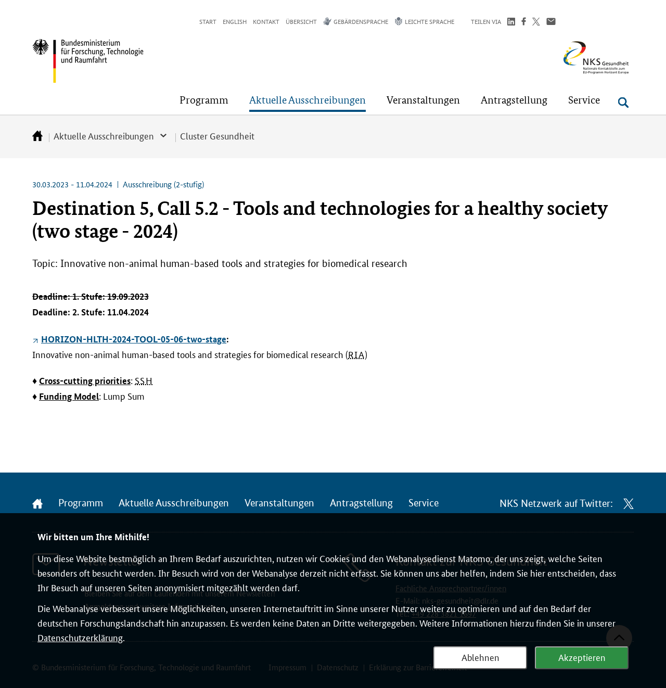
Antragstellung (361, 503)
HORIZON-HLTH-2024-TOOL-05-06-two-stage (133, 339)
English (235, 21)
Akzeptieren (582, 657)
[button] (204, 99)
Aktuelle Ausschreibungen (104, 135)
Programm (80, 503)
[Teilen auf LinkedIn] (511, 23)
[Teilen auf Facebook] (523, 23)
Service (423, 503)
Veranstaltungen (279, 503)
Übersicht (301, 21)
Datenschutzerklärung (80, 637)
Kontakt (266, 21)
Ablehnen (480, 657)
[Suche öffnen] (623, 102)
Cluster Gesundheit (217, 135)
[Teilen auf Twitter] (536, 23)
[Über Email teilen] (551, 23)
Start (207, 21)
